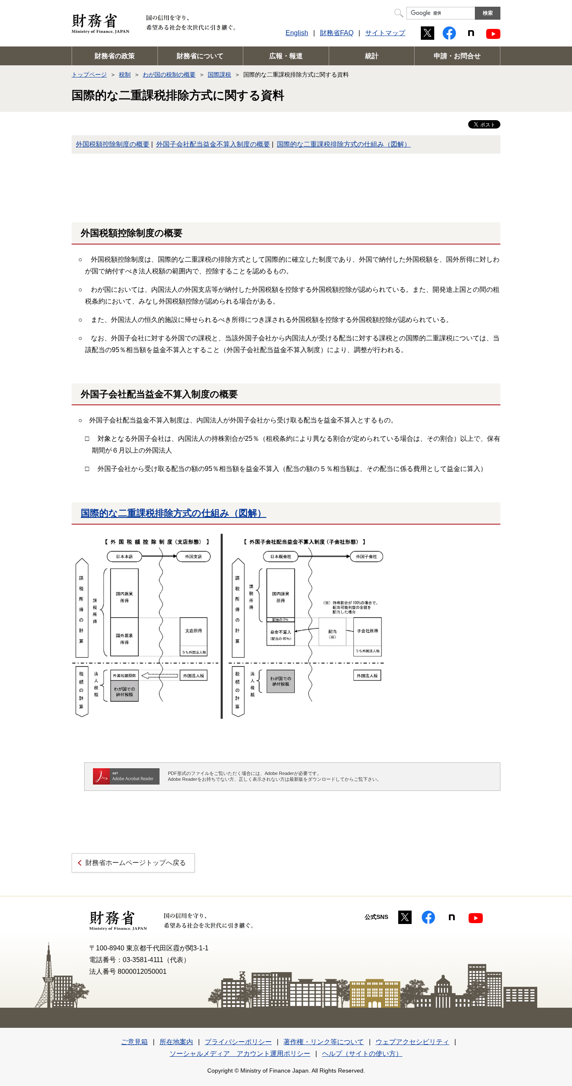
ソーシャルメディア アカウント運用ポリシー (240, 1053)
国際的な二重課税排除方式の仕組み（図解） (344, 144)
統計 (372, 55)
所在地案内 (176, 1041)
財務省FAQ (336, 32)
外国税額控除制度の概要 (112, 144)
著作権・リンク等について (323, 1041)
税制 (125, 74)
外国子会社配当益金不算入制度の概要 (213, 144)
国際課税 (219, 74)
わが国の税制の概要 (169, 74)
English (297, 32)
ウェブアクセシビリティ (412, 1041)
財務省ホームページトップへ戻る (135, 862)
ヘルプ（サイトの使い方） (362, 1053)
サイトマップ (385, 32)
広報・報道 (286, 55)
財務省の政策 (115, 55)
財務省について (200, 55)
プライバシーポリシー (238, 1041)
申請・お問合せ (457, 55)
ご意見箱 (134, 1041)
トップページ (89, 74)
